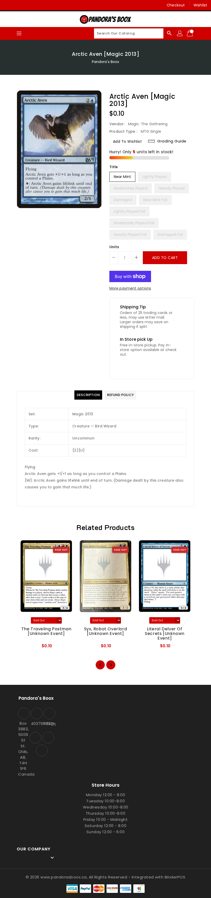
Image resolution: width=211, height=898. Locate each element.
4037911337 (36, 723)
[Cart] (190, 33)
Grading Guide (172, 141)
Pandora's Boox (105, 61)
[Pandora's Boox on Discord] (28, 5)
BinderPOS (175, 877)
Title (113, 166)
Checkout (176, 5)
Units (114, 247)
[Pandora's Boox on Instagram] (18, 5)
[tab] (88, 395)
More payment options (130, 288)
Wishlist (200, 5)
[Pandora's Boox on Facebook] (8, 5)
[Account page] (180, 33)
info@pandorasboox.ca (49, 723)
